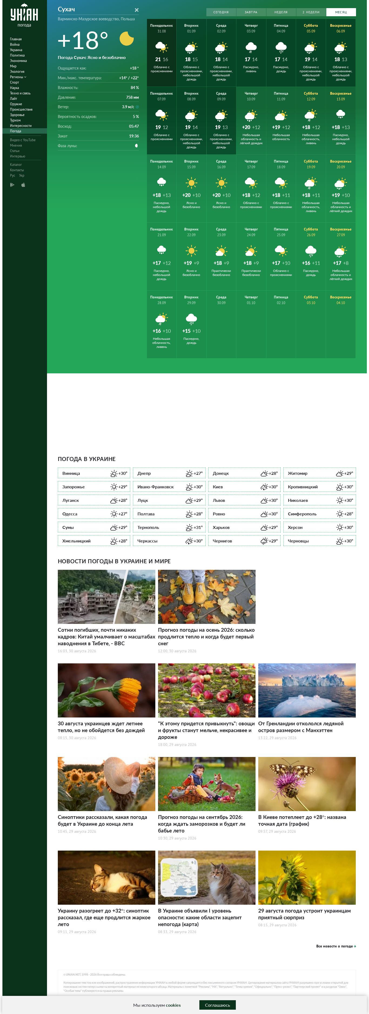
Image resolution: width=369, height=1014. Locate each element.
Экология (17, 71)
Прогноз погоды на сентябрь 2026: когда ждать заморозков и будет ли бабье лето (201, 824)
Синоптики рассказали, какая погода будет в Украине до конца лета (102, 820)
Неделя (281, 12)
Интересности (21, 125)
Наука (14, 87)
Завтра (251, 12)
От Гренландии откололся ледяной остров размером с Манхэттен (301, 726)
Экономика (18, 60)
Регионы (17, 77)
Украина (16, 50)
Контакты (17, 170)
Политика (17, 55)
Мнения (16, 145)
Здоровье (17, 115)
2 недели (311, 12)
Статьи (14, 151)
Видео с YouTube (23, 140)
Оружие (16, 104)
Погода (15, 131)
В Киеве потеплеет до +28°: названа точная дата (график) (302, 820)
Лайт (13, 98)
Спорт (14, 82)
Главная (16, 39)
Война (14, 44)
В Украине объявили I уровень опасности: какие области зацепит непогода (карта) (200, 917)
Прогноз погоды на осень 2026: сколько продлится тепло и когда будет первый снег (206, 636)
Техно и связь (20, 93)
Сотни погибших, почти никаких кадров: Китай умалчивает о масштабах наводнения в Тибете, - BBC (106, 636)
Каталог (16, 164)
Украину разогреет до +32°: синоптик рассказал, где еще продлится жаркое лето (104, 917)
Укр (21, 175)
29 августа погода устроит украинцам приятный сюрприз (304, 913)
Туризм (15, 120)
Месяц (341, 12)
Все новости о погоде (334, 946)
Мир (13, 66)
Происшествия (21, 109)
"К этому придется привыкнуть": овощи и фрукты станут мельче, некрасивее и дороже (206, 730)
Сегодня (221, 12)
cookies (173, 1005)
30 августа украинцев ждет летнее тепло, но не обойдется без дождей (101, 726)
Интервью (17, 156)
